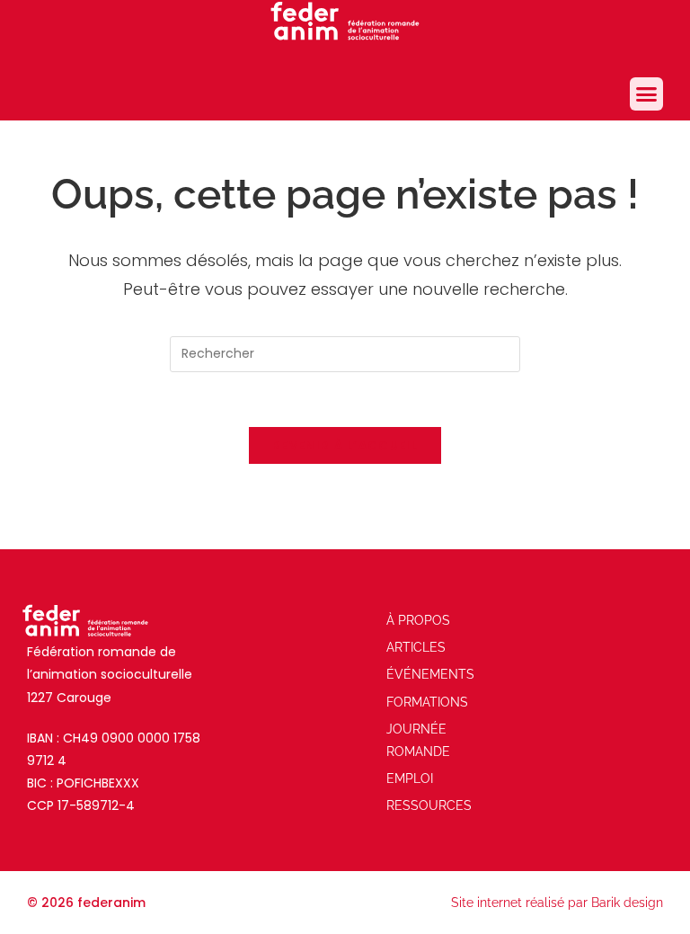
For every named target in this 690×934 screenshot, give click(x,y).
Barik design (627, 902)
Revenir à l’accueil (345, 445)
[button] (647, 94)
